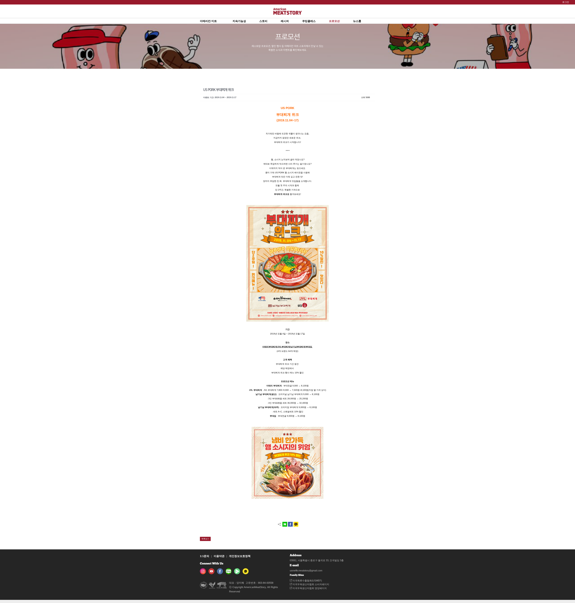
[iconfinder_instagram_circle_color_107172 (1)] (203, 570)
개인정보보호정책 (240, 556)
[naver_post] (228, 570)
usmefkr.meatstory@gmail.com (306, 570)
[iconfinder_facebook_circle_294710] (220, 570)
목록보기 (205, 539)
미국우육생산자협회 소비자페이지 (310, 584)
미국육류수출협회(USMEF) (307, 580)
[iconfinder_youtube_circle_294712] (211, 570)
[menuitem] (216, 21)
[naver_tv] (237, 570)
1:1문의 (204, 556)
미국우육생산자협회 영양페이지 (309, 588)
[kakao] (246, 570)
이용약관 (219, 556)
